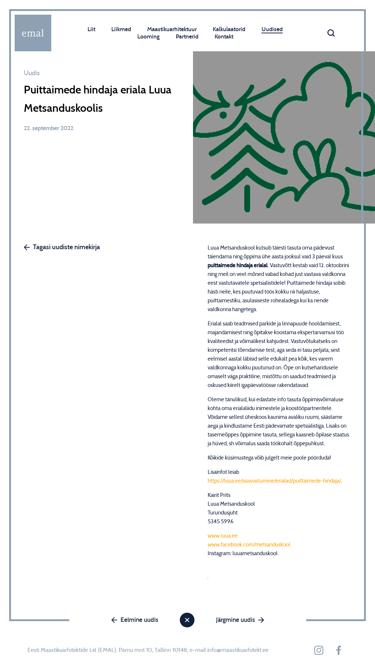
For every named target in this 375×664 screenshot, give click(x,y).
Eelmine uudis (139, 620)
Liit (91, 29)
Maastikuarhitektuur (172, 29)
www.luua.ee (223, 536)
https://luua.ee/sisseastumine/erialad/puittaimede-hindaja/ (274, 481)
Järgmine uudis (235, 620)
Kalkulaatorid (229, 29)
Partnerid (187, 37)
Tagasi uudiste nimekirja (66, 247)
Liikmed (121, 29)
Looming (148, 37)
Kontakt (224, 37)
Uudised (272, 29)
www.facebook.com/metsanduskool (249, 544)
